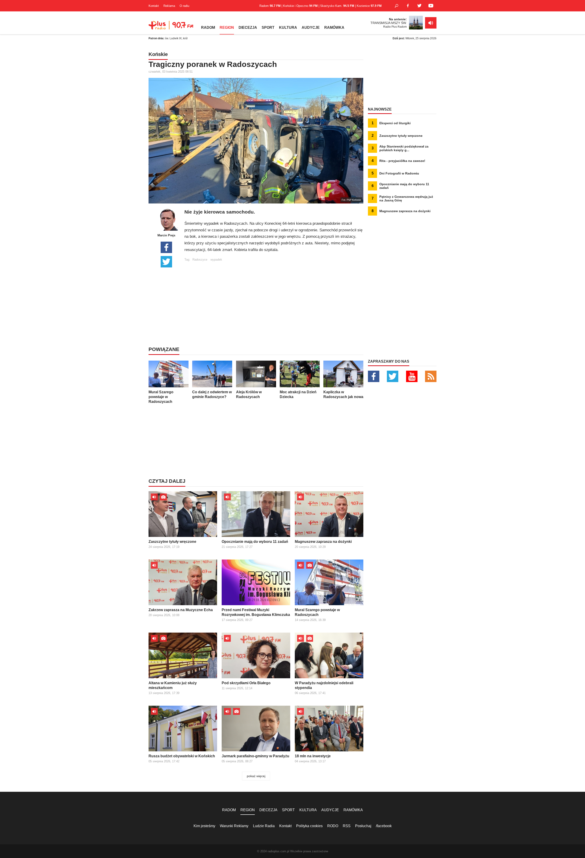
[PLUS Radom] (171, 27)
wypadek (216, 259)
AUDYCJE (311, 27)
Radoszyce (199, 259)
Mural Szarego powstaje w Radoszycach (161, 397)
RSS (347, 826)
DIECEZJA (248, 27)
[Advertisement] (273, 293)
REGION (227, 27)
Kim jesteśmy (204, 826)
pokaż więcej (256, 776)
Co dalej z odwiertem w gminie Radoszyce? (212, 394)
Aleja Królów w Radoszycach (249, 394)
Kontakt (154, 6)
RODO (332, 826)
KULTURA (288, 27)
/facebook (384, 826)
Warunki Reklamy (234, 826)
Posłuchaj (363, 826)
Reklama (169, 6)
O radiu (184, 6)
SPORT (268, 27)
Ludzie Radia (264, 826)
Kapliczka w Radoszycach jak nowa (343, 394)
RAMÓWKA (334, 27)
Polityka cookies (309, 826)
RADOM (208, 27)
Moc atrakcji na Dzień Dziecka (298, 394)
